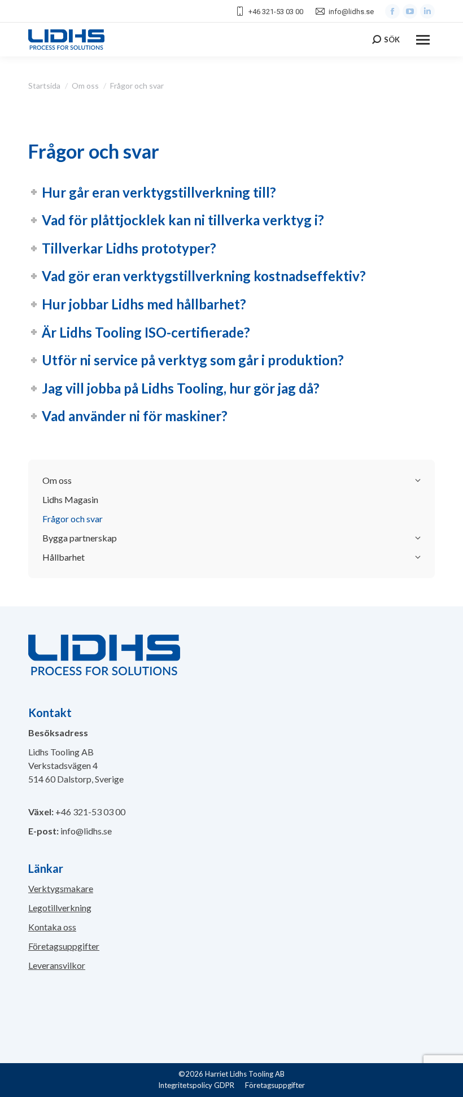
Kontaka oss (52, 926)
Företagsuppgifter (63, 946)
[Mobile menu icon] (423, 39)
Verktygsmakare (60, 888)
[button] (22, 1074)
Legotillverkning (59, 907)
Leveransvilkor (56, 965)
